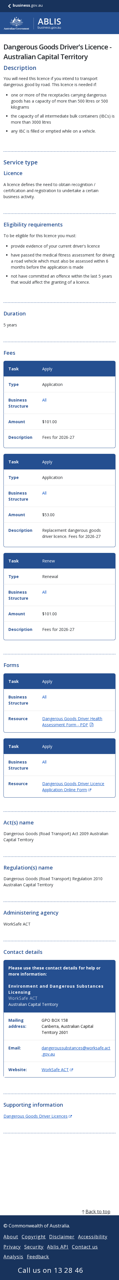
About (10, 1236)
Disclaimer (62, 1236)
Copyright (34, 1236)
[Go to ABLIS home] (32, 23)
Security (34, 1247)
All (44, 400)
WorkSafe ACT (57, 1069)
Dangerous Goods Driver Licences (37, 1116)
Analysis (13, 1256)
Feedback (38, 1256)
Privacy (12, 1247)
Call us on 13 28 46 (50, 1270)
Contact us (85, 1247)
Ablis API (57, 1247)
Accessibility (92, 1236)
